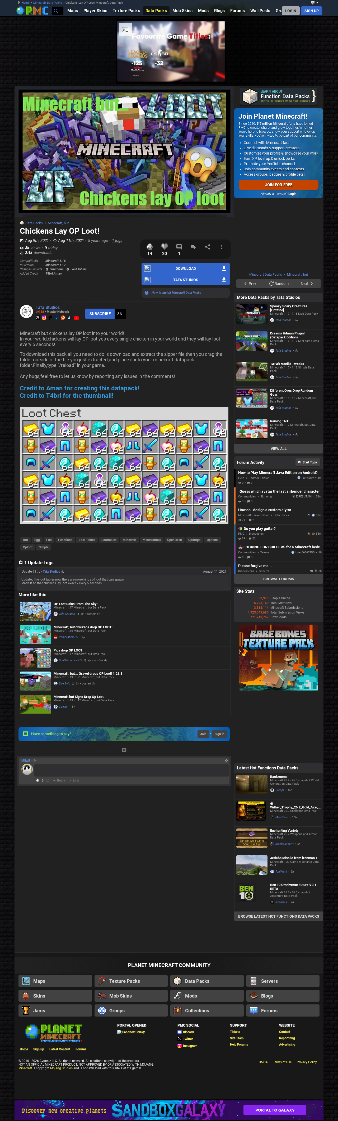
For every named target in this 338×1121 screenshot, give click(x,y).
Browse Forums (278, 579)
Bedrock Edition (259, 478)
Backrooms (279, 777)
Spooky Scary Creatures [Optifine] (288, 308)
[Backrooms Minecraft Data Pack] (251, 786)
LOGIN (290, 11)
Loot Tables (87, 540)
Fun (49, 540)
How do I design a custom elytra (264, 510)
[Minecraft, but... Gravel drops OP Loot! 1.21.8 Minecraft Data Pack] (35, 681)
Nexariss (281, 902)
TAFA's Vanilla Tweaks (287, 364)
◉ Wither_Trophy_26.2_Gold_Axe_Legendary (295, 805)
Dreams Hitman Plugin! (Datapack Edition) (287, 335)
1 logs (117, 240)
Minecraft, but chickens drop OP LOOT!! (84, 627)
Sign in (219, 734)
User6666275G (305, 552)
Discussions (246, 571)
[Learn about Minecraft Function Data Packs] (278, 97)
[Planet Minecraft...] (55, 11)
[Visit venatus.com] (215, 73)
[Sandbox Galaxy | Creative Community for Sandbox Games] (169, 1110)
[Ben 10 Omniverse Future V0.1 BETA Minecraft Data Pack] (251, 896)
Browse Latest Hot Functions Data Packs (278, 916)
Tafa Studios (48, 307)
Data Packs (34, 223)
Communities (247, 496)
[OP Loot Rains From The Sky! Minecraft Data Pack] (35, 611)
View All (279, 449)
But (25, 540)
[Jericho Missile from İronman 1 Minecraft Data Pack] (251, 867)
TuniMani (281, 871)
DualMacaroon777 (70, 660)
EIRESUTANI (304, 496)
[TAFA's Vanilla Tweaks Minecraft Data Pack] (251, 373)
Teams (264, 552)
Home (26, 2)
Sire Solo (64, 683)
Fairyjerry (308, 478)
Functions (65, 540)
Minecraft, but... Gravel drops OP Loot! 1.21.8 (88, 674)
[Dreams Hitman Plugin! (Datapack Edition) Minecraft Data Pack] (251, 344)
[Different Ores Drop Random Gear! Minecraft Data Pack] (251, 402)
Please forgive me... (255, 566)
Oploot (27, 547)
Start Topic (310, 462)
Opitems (212, 540)
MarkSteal (281, 817)
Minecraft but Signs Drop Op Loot (79, 697)
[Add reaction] (47, 780)
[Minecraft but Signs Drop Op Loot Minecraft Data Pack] (35, 704)
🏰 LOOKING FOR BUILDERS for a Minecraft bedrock (279, 547)
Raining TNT (279, 421)
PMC (241, 533)
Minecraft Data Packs (47, 2)
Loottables (108, 540)
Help (241, 478)
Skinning (266, 496)
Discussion (256, 533)
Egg (37, 540)
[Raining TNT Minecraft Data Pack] (251, 430)
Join (203, 734)
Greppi (279, 790)
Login (292, 194)
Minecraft (129, 540)
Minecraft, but (58, 223)
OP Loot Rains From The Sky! (76, 604)
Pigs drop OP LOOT (68, 650)
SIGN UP (311, 11)
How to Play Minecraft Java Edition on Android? (278, 473)
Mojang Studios (61, 1068)
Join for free (278, 185)
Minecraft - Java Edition (253, 515)
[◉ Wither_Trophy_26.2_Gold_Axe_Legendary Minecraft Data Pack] (251, 813)
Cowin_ (63, 706)
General (264, 571)
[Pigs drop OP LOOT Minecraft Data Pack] (35, 658)
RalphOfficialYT (68, 637)
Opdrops (194, 540)
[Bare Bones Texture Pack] (278, 689)
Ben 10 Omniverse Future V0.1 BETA (293, 887)
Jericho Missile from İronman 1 (293, 858)
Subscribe (100, 314)
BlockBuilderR (284, 844)
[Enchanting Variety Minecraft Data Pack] (251, 839)
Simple (43, 547)
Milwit (25, 761)
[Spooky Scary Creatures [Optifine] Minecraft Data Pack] (251, 315)
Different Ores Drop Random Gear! (291, 392)
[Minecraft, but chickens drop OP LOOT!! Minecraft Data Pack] (35, 634)
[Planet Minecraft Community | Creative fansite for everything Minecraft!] (53, 1032)
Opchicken (174, 540)
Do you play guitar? (260, 528)
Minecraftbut (152, 540)
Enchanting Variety (284, 830)
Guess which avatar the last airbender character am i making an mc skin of (280, 491)
